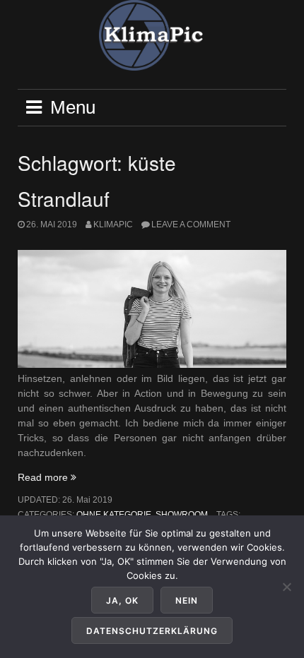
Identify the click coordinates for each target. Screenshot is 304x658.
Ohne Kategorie (113, 515)
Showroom (182, 515)
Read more (47, 477)
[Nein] (286, 587)
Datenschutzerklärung (152, 631)
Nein (186, 600)
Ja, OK (122, 600)
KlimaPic (113, 224)
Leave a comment (190, 224)
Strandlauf (64, 198)
